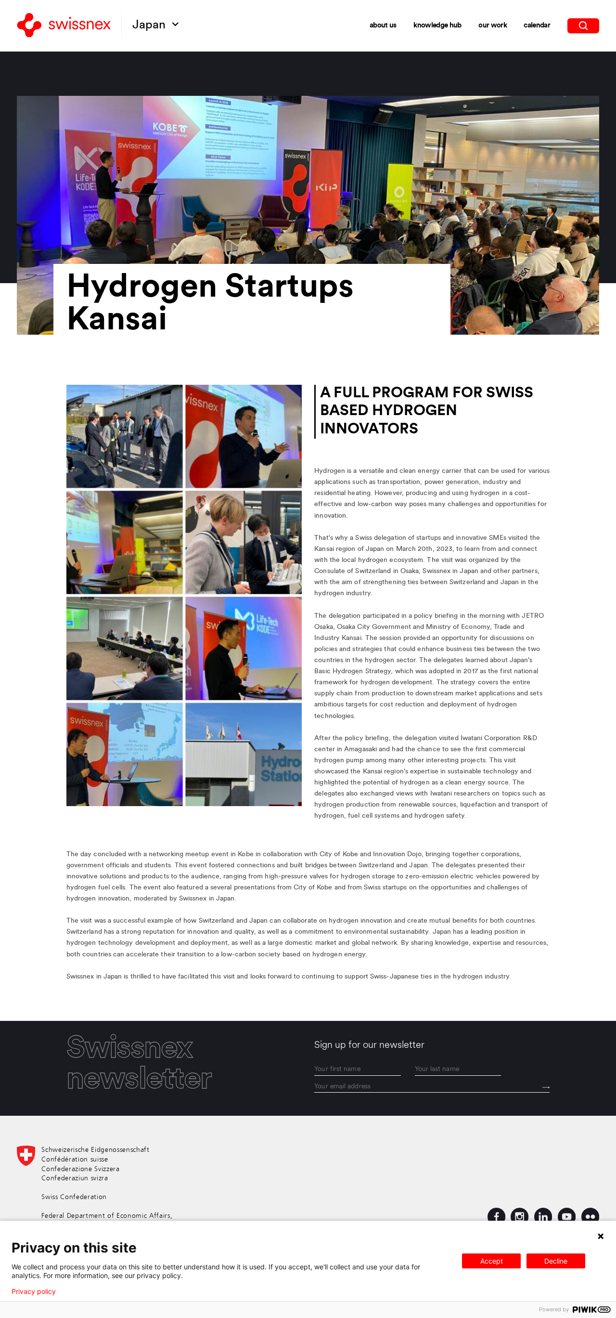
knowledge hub (437, 25)
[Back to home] (64, 26)
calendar (537, 25)
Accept (491, 1261)
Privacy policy (34, 1291)
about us (383, 25)
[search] (583, 25)
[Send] (546, 1087)
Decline (555, 1261)
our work (492, 25)
